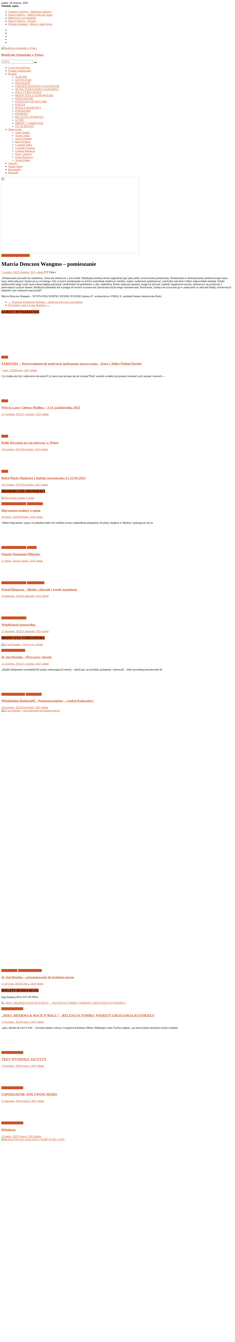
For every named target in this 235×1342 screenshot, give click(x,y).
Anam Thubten (23, 138)
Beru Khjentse (23, 141)
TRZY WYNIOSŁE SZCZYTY (23, 1059)
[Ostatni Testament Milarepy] (12, 541)
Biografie (13, 172)
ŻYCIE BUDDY (24, 126)
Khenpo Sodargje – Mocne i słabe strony (30, 24)
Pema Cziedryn (23, 154)
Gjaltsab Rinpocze (25, 151)
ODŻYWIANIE (24, 98)
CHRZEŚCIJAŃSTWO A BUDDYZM (37, 86)
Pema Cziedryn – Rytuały (22, 21)
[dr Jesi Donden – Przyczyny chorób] (22, 644)
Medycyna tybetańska (13, 650)
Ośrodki (12, 163)
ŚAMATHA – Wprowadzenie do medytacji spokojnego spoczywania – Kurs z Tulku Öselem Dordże (71, 363)
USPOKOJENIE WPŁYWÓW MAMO (29, 1335)
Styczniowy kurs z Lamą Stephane (28, 305)
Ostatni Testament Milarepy (21, 554)
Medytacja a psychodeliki (22, 17)
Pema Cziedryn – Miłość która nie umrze (30, 14)
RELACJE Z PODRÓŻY (29, 117)
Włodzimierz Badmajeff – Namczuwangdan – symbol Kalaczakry (47, 701)
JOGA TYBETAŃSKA (28, 92)
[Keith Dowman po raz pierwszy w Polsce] (12, 430)
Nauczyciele (15, 129)
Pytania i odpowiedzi (19, 70)
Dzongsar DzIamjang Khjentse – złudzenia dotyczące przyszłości (45, 302)
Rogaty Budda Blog (12, 1008)
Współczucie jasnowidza (18, 624)
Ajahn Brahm (22, 132)
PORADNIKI (23, 110)
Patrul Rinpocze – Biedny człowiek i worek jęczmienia (39, 589)
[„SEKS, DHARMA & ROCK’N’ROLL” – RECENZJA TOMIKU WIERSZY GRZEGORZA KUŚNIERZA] (63, 1002)
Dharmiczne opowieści (13, 503)
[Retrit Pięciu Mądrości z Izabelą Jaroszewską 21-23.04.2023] (12, 465)
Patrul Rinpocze (35, 582)
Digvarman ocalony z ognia (20, 510)
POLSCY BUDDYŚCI (28, 107)
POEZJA (20, 104)
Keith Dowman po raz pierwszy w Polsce (29, 442)
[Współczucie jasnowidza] (12, 612)
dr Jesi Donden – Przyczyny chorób (26, 657)
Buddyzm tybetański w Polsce (22, 55)
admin (40, 272)
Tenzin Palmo (22, 160)
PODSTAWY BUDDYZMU (31, 101)
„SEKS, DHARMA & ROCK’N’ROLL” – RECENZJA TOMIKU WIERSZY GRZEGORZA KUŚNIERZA (77, 1015)
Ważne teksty (15, 166)
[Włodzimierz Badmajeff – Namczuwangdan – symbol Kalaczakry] (12, 688)
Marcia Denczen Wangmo (15, 255)
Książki (12, 73)
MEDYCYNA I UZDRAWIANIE (34, 95)
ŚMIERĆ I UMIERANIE (29, 123)
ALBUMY (21, 76)
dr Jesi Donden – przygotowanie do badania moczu (37, 977)
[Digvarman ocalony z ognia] (17, 497)
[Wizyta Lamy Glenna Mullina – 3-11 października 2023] (12, 395)
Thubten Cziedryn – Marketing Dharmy (30, 11)
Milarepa (32, 547)
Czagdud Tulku (23, 144)
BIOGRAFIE (22, 83)
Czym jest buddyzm (19, 67)
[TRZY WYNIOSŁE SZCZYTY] (12, 1046)
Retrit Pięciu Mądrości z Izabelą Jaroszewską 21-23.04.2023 (43, 478)
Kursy (4, 357)
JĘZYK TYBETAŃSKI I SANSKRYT (37, 89)
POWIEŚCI (21, 113)
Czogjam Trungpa (25, 147)
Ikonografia (14, 169)
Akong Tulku (22, 135)
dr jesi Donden (9, 970)
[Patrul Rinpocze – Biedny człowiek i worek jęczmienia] (12, 576)
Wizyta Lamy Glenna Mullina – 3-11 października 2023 (40, 407)
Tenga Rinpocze (24, 157)
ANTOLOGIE (23, 80)
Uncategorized (35, 503)
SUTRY (19, 120)
